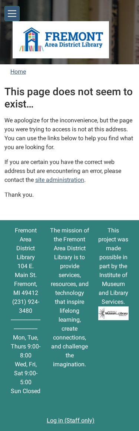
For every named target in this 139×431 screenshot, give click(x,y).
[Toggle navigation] (12, 13)
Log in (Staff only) (71, 420)
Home (18, 71)
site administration (59, 179)
